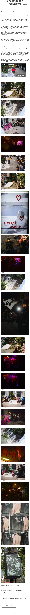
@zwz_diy (10, 588)
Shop (16, 4)
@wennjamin (14, 78)
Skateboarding (12, 4)
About (20, 4)
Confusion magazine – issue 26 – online (9, 607)
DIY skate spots (25, 4)
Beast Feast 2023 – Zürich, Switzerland (9, 605)
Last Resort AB (16, 585)
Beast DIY (20, 37)
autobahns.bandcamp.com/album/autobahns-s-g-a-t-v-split (15, 598)
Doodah (7, 585)
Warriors (11, 585)
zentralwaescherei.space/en (18, 590)
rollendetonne (13, 80)
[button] (28, 4)
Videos (18, 4)
